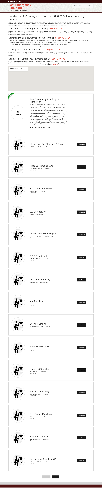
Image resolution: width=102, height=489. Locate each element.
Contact (89, 5)
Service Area (82, 5)
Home (75, 5)
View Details (82, 144)
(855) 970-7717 (19, 1)
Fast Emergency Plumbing (19, 6)
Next (55, 477)
